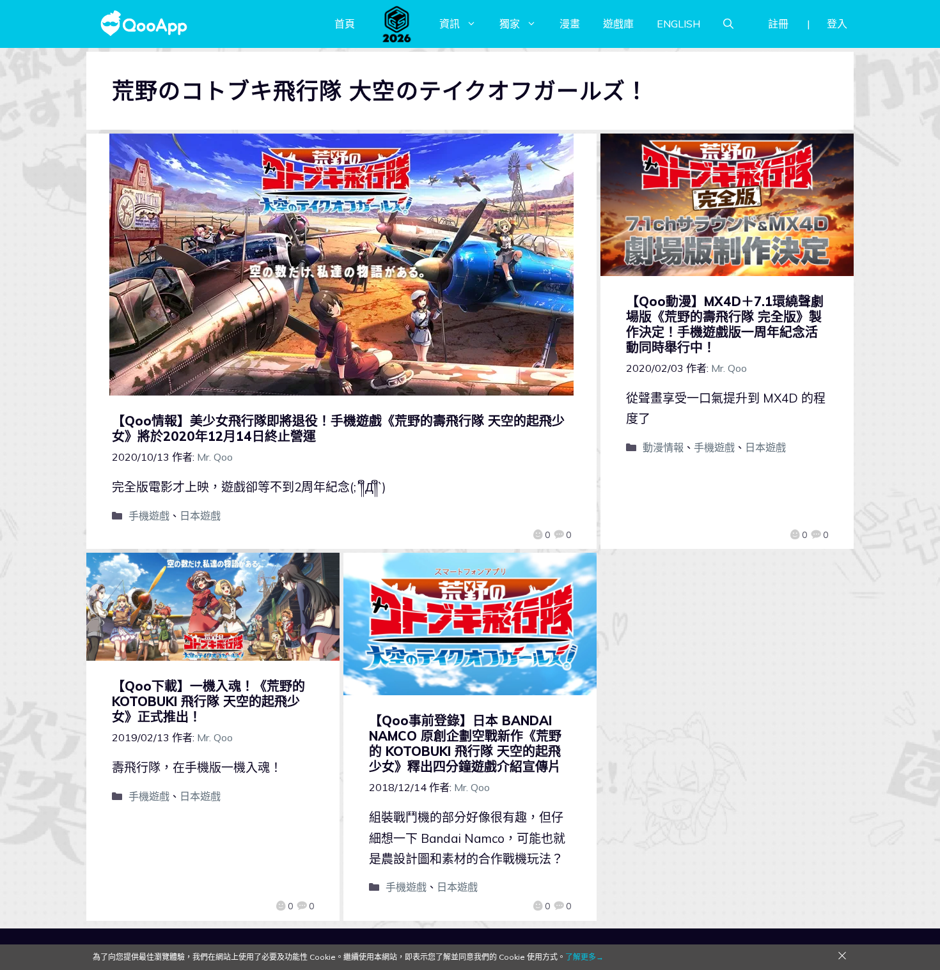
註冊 (778, 23)
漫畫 (570, 23)
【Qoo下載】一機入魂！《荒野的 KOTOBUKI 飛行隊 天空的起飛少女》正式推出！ (208, 701)
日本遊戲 (200, 515)
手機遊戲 (149, 515)
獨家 (509, 23)
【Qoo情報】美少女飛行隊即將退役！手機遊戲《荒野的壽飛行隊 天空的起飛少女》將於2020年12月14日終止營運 (338, 428)
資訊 (449, 23)
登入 (837, 23)
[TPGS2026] (397, 23)
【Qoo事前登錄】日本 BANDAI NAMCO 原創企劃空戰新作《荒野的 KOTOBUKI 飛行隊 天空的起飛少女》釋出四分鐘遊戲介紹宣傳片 (465, 743)
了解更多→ (584, 957)
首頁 (344, 23)
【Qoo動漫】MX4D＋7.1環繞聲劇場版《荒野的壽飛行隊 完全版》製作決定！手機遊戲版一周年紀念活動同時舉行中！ (725, 324)
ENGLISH (678, 23)
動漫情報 (663, 447)
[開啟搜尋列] (728, 23)
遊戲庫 (618, 23)
